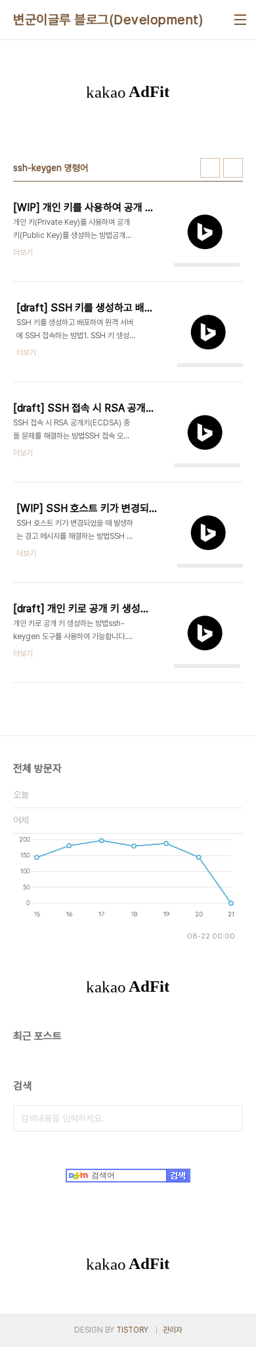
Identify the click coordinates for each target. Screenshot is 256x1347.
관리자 (172, 1330)
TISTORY (132, 1330)
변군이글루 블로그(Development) (108, 19)
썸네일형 (210, 168)
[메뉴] (240, 19)
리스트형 (233, 168)
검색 (229, 1118)
